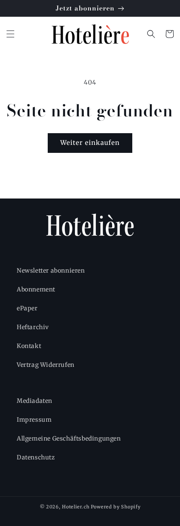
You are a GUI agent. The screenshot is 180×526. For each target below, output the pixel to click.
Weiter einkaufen (90, 143)
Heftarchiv (33, 327)
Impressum (34, 419)
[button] (10, 34)
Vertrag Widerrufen (46, 365)
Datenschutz (36, 457)
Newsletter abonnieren (51, 270)
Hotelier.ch (76, 507)
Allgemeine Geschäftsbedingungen (69, 438)
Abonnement (36, 289)
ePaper (27, 308)
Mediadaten (34, 401)
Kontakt (29, 346)
